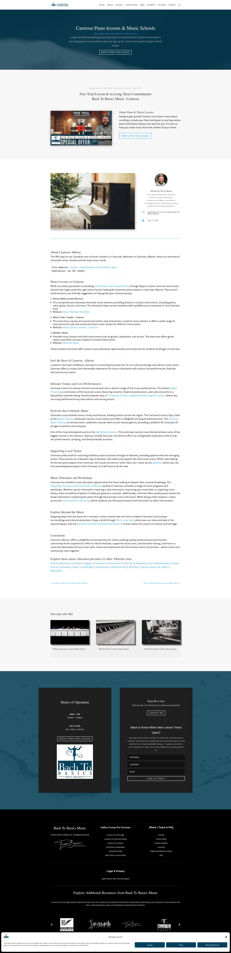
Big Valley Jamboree (106, 432)
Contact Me (156, 713)
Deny (181, 945)
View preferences (212, 945)
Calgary (88, 563)
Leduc (75, 567)
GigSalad (157, 462)
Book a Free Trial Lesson (115, 52)
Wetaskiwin (57, 570)
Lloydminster (102, 567)
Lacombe (65, 567)
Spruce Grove (148, 567)
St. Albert (163, 567)
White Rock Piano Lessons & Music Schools (114, 649)
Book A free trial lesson (74, 739)
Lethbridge (87, 567)
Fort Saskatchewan (159, 563)
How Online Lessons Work (115, 855)
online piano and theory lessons (111, 286)
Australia (161, 847)
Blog (142, 5)
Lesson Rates (132, 5)
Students (151, 5)
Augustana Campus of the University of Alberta (76, 485)
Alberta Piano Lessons (102, 34)
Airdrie (54, 563)
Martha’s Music (70, 342)
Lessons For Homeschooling (115, 839)
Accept (150, 945)
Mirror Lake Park (125, 520)
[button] (226, 937)
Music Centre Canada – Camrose (80, 327)
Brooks (77, 563)
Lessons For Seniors (115, 843)
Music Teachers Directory (76, 311)
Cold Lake (128, 563)
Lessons (119, 5)
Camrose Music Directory (75, 500)
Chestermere (113, 563)
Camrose (99, 563)
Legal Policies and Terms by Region (115, 879)
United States (161, 839)
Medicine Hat (119, 567)
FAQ (161, 855)
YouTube (162, 5)
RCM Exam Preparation (115, 847)
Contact (172, 5)
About (110, 5)
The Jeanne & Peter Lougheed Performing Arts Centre (136, 395)
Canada (161, 835)
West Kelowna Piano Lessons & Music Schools (160, 649)
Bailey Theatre (65, 418)
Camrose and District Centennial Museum (99, 523)
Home (102, 5)
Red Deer (134, 567)
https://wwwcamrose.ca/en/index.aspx (93, 267)
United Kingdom (161, 843)
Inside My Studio (115, 851)
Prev (52, 925)
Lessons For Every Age (115, 835)
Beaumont (66, 563)
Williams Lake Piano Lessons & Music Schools (69, 649)
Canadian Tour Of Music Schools (124, 34)
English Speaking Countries (161, 851)
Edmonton (141, 563)
